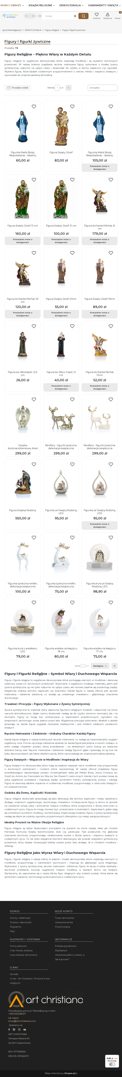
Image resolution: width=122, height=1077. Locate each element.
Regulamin (15, 927)
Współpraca (61, 950)
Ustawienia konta (64, 922)
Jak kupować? (62, 959)
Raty (12, 931)
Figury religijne (52, 30)
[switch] (112, 1064)
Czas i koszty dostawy (21, 950)
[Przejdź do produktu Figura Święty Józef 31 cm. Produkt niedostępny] (22, 199)
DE (40, 16)
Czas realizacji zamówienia (23, 955)
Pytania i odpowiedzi (20, 922)
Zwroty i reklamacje (20, 918)
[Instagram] (19, 1029)
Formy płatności (18, 946)
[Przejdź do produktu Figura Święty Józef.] (61, 126)
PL (26, 16)
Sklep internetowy (60, 1073)
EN (33, 16)
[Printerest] (14, 1029)
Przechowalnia (62, 927)
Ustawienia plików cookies (68, 955)
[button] (83, 16)
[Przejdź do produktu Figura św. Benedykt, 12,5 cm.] (22, 346)
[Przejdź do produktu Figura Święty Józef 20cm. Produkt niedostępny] (61, 272)
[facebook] (9, 1029)
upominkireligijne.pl (11, 30)
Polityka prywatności (65, 946)
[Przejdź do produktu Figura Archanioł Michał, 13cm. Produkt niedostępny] (99, 346)
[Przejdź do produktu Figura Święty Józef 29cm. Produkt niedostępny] (99, 272)
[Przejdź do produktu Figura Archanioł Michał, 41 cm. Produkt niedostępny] (99, 199)
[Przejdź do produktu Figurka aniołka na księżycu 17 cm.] (99, 622)
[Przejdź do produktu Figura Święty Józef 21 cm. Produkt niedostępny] (61, 199)
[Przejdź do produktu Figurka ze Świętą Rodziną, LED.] (61, 484)
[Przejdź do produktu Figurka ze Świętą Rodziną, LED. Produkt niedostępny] (99, 484)
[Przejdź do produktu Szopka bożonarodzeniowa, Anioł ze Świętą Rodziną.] (22, 419)
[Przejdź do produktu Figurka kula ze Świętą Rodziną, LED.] (99, 557)
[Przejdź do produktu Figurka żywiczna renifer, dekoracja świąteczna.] (22, 557)
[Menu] (117, 1056)
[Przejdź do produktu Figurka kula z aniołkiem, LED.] (22, 622)
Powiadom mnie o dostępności (99, 167)
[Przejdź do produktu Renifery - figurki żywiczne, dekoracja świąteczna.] (61, 419)
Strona (50, 87)
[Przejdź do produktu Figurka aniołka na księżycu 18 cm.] (61, 622)
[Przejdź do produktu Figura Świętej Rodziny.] (22, 484)
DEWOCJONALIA (33, 30)
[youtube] (25, 1029)
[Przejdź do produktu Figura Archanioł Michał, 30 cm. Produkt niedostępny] (22, 272)
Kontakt (14, 974)
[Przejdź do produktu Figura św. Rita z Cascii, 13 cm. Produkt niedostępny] (61, 346)
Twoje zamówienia (64, 918)
